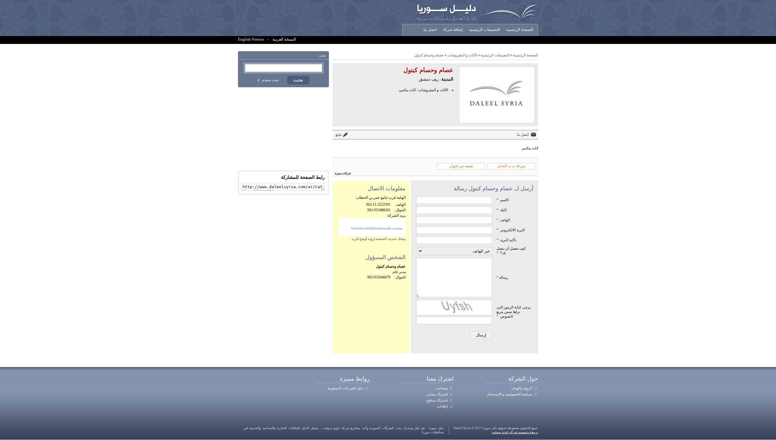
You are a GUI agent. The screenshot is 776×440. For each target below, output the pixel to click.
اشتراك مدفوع (437, 400)
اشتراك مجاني (437, 394)
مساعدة (442, 388)
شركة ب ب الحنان (511, 166)
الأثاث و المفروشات (462, 55)
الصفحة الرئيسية (520, 30)
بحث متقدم (270, 80)
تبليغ (339, 134)
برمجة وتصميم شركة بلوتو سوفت (515, 432)
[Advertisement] (283, 129)
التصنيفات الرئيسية (484, 30)
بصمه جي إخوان (461, 166)
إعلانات (442, 406)
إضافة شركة (453, 30)
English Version (251, 39)
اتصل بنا (430, 30)
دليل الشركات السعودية (345, 388)
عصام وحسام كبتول (429, 55)
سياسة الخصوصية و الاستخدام (509, 394)
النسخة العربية (284, 39)
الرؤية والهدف (521, 388)
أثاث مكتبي (407, 90)
